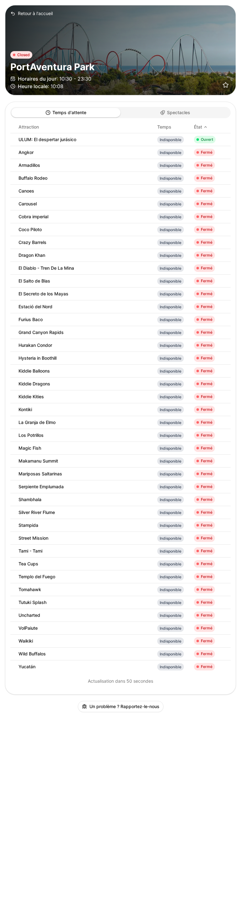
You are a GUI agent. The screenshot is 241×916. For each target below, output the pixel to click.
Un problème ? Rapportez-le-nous (124, 706)
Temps (164, 127)
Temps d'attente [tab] (69, 112)
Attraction (29, 127)
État (198, 127)
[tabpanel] (120, 397)
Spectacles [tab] (178, 112)
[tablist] (120, 112)
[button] (226, 85)
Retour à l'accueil (35, 13)
